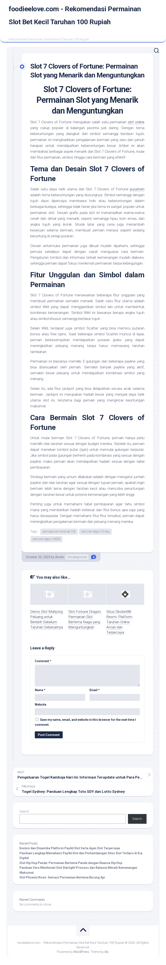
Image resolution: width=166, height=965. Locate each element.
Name (40, 690)
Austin (59, 557)
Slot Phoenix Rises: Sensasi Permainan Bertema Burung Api (62, 877)
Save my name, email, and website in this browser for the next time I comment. (85, 722)
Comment (43, 661)
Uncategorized (77, 557)
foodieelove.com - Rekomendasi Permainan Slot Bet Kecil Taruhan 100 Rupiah (75, 15)
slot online (136, 122)
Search (24, 811)
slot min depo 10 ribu (95, 531)
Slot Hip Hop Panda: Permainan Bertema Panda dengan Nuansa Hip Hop (70, 863)
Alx (106, 952)
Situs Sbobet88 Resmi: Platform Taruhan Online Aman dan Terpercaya (119, 621)
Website (40, 704)
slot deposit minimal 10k (59, 531)
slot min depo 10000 (46, 539)
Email (94, 690)
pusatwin (137, 189)
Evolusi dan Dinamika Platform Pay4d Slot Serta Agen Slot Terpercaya (69, 848)
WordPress (81, 952)
